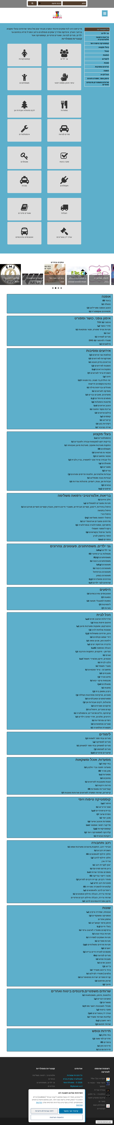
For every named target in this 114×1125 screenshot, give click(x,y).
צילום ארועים (104, 413)
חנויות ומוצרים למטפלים (99, 503)
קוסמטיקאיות (24, 59)
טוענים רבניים (104, 999)
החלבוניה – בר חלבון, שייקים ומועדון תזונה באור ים (96, 1097)
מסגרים (107, 467)
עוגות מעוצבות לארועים (99, 782)
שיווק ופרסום (104, 981)
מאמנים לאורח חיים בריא (98, 952)
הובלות (64, 213)
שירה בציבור (104, 427)
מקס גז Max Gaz (98, 1078)
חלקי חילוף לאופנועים (100, 854)
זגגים (108, 655)
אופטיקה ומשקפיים (101, 915)
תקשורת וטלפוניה (102, 727)
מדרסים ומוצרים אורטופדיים (97, 521)
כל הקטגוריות (103, 29)
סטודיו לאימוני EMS (100, 340)
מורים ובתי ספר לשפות (99, 738)
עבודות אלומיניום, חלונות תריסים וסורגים (91, 474)
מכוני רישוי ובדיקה (102, 876)
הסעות (106, 55)
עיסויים (107, 539)
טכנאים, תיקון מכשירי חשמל (97, 659)
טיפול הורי (106, 514)
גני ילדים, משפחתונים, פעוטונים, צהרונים (80, 546)
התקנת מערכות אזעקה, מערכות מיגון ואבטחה (89, 445)
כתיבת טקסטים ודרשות (99, 384)
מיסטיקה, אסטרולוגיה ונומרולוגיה (95, 525)
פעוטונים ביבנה (103, 568)
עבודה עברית (99, 1090)
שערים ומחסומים (102, 724)
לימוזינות (106, 604)
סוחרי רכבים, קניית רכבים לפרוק (95, 879)
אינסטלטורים (24, 134)
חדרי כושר (106, 326)
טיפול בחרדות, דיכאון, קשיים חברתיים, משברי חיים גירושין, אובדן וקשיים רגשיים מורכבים (67, 507)
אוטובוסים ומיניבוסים (24, 237)
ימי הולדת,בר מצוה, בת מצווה (96, 380)
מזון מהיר (106, 771)
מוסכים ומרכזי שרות (101, 872)
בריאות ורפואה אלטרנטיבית (102, 38)
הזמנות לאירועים (103, 366)
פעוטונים (106, 564)
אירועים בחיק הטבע (101, 362)
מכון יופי (107, 818)
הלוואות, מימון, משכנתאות (98, 995)
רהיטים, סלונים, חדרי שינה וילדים (95, 717)
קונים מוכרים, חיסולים (100, 709)
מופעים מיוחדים (103, 398)
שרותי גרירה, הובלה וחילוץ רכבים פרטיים (91, 897)
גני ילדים (105, 33)
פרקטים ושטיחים (102, 706)
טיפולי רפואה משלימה (100, 517)
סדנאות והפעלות (103, 402)
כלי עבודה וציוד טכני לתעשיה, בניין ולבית (91, 460)
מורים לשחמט (104, 749)
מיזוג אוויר (106, 677)
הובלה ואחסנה (104, 648)
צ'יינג (108, 966)
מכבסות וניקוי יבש (102, 680)
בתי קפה (106, 763)
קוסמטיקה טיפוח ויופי (99, 43)
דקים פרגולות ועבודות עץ (24, 110)
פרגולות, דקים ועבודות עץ (98, 702)
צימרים (107, 1042)
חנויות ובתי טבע (103, 934)
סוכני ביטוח (64, 162)
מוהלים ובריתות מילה (100, 387)
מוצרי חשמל (105, 666)
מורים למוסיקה (103, 742)
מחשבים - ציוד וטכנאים (99, 669)
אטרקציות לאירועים (101, 358)
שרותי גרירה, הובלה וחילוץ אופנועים (93, 894)
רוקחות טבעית (104, 836)
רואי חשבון (105, 1020)
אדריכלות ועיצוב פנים (100, 619)
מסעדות (64, 110)
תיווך (108, 984)
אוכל (107, 51)
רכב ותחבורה (101, 843)
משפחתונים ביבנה (102, 561)
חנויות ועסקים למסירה (100, 937)
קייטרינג (107, 420)
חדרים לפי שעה (103, 1038)
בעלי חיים (106, 926)
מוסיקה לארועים (103, 391)
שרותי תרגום (104, 1024)
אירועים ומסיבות (98, 351)
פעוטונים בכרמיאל (102, 572)
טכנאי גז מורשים (103, 452)
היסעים (105, 590)
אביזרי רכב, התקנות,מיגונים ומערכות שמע (91, 847)
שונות (106, 63)
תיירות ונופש (101, 1031)
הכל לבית (105, 74)
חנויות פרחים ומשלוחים (99, 944)
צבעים (108, 485)
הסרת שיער (105, 814)
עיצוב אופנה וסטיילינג (100, 308)
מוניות (24, 186)
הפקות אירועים (103, 369)
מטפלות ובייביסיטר (101, 554)
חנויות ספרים (104, 941)
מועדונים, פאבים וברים (100, 394)
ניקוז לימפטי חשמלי (101, 528)
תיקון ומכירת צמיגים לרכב (98, 901)
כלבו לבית (106, 662)
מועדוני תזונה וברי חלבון (99, 767)
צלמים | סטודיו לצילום (100, 973)
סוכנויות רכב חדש (102, 883)
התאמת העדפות (57, 1117)
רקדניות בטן (105, 423)
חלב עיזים (106, 499)
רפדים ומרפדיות (103, 720)
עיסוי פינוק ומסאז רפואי (64, 83)
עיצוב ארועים (104, 405)
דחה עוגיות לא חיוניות (44, 1111)
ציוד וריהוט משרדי (102, 970)
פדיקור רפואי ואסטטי (101, 825)
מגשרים (107, 1002)
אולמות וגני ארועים (101, 355)
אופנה (106, 71)
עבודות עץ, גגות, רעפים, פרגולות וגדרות (92, 481)
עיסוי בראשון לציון (102, 536)
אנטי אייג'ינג (105, 807)
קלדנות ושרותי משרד (100, 1017)
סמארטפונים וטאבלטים (99, 698)
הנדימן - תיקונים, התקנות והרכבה (95, 651)
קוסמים (107, 416)
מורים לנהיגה (64, 134)
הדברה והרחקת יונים (101, 644)
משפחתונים (24, 83)
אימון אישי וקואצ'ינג (101, 923)
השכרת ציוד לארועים (101, 373)
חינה (108, 376)
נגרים (108, 470)
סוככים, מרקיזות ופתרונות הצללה (95, 695)
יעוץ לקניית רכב (103, 865)
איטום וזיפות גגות (102, 622)
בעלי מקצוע (104, 47)
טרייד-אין (106, 861)
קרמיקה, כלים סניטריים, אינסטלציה (94, 713)
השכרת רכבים (104, 850)
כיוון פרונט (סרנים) (102, 868)
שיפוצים (107, 488)
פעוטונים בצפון (103, 575)
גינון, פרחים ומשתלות (100, 633)
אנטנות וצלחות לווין (101, 630)
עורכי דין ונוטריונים (64, 237)
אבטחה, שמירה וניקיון (100, 912)
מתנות (108, 688)
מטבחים (107, 673)
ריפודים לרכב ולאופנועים (99, 890)
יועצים (108, 948)
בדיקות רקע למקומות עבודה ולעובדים (92, 441)
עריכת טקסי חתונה (102, 409)
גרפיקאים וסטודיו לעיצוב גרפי (96, 930)
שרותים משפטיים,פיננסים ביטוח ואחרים (81, 991)
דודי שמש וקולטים (102, 637)
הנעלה (108, 304)
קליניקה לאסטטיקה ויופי (99, 832)
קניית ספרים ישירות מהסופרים (96, 977)
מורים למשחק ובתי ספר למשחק (95, 745)
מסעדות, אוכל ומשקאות (93, 760)
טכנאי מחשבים (103, 456)
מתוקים (107, 778)
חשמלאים (64, 186)
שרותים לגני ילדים (102, 583)
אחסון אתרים (104, 919)
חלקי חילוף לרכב (102, 857)
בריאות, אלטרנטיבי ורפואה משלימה (84, 495)
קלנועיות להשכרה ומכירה (98, 886)
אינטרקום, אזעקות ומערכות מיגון (95, 626)
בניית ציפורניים (103, 810)
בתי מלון (106, 1035)
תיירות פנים (105, 1049)
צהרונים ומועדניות (102, 579)
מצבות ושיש (105, 959)
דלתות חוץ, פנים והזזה (100, 640)
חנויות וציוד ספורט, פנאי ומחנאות (95, 329)
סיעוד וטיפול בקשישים (100, 532)
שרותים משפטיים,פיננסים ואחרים (97, 83)
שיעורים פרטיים (103, 753)
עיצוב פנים (105, 962)
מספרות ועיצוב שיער (101, 821)
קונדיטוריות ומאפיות (101, 789)
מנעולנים (24, 162)
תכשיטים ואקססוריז (101, 311)
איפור (108, 803)
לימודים (105, 59)
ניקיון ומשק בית (103, 691)
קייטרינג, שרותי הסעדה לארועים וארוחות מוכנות (88, 792)
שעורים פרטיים (24, 213)
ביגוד (108, 300)
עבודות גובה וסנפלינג (100, 478)
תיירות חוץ (105, 1046)
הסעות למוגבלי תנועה (100, 601)
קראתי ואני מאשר (71, 1111)
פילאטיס (106, 344)
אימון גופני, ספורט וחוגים (98, 78)
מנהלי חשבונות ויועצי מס (99, 1006)
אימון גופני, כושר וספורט (93, 318)
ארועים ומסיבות (102, 67)
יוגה (109, 333)
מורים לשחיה (104, 337)
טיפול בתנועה (104, 510)
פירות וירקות (104, 785)
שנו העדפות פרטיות (104, 1122)
